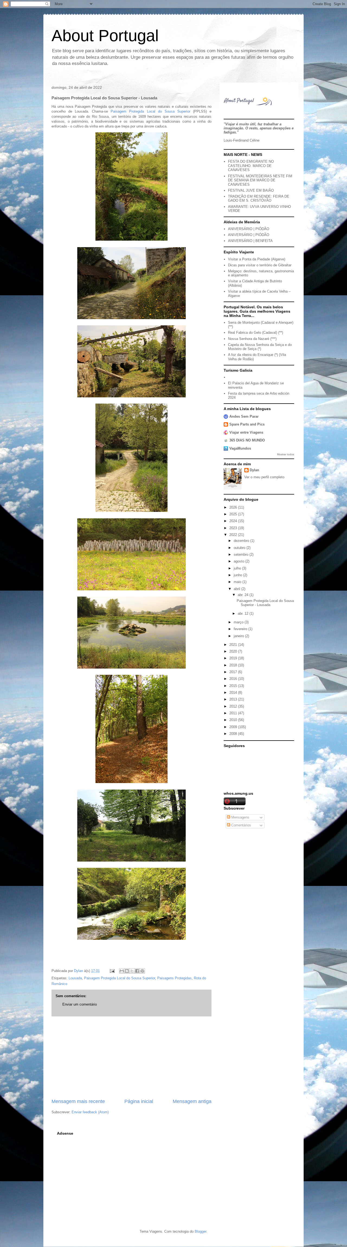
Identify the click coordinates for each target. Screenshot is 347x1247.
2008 (233, 734)
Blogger (200, 1231)
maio (238, 582)
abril (237, 589)
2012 (233, 706)
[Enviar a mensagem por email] (121, 971)
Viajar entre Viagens (246, 432)
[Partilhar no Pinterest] (142, 971)
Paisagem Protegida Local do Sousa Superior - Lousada (265, 603)
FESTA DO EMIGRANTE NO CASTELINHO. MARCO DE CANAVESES (251, 165)
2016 (233, 679)
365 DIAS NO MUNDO (247, 440)
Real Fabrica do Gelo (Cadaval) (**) (255, 332)
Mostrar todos (285, 454)
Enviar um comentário (79, 1004)
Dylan (254, 470)
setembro (241, 554)
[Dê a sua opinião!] (127, 971)
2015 (233, 686)
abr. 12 (243, 613)
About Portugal (105, 36)
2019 (233, 658)
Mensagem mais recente (78, 1101)
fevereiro (241, 629)
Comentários (240, 825)
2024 (233, 521)
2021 (233, 645)
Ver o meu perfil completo (264, 477)
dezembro (242, 541)
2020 (233, 651)
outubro (240, 548)
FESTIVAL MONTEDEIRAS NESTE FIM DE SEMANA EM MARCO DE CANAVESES (260, 180)
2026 (233, 507)
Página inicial (138, 1101)
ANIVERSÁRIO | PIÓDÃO (248, 229)
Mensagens (239, 817)
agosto (239, 561)
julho (238, 568)
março (239, 622)
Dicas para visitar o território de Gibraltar (259, 265)
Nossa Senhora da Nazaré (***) (252, 339)
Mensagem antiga (192, 1101)
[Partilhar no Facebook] (137, 971)
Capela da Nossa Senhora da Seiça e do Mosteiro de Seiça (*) (260, 347)
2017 (233, 672)
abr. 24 (243, 595)
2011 (233, 713)
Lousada (75, 978)
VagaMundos (240, 448)
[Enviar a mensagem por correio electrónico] (112, 971)
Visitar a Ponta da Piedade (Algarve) (256, 259)
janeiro (239, 636)
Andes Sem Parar (244, 416)
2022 (233, 535)
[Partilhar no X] (132, 971)
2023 (233, 528)
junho (238, 575)
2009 (233, 727)
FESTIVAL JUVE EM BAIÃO (251, 190)
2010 (233, 720)
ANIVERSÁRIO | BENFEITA (250, 241)
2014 (233, 692)
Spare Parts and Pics (247, 424)
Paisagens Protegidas (174, 978)
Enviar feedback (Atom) (90, 1112)
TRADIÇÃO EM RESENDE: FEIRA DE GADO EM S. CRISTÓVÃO (258, 198)
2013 (233, 699)
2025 (233, 514)
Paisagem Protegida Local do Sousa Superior (150, 111)
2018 (233, 665)
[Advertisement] (131, 1057)
